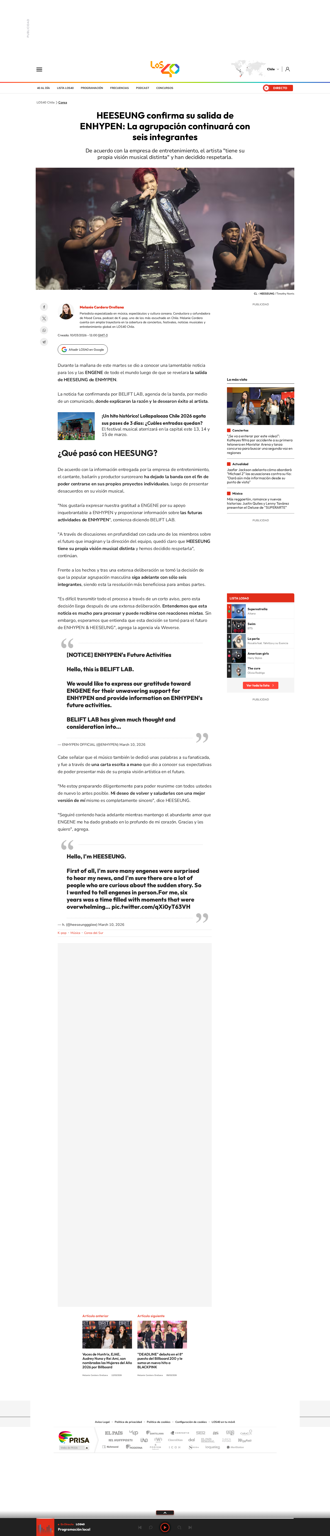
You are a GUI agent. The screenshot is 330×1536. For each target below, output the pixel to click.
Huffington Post (119, 1439)
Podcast (142, 88)
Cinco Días (175, 1439)
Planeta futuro (224, 1439)
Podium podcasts (155, 1445)
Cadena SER (199, 1433)
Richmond (111, 1445)
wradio (157, 1439)
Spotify (183, 1391)
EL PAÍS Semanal (208, 1439)
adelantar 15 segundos (179, 1527)
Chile (271, 69)
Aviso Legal (102, 1422)
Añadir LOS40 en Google (86, 350)
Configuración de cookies (191, 1422)
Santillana (156, 1433)
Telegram (44, 342)
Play (165, 1527)
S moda (193, 1445)
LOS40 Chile (165, 69)
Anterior (140, 1527)
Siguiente (190, 1527)
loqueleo (213, 1445)
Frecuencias (119, 88)
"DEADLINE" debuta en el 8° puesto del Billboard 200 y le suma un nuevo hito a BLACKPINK (160, 1360)
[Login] (288, 69)
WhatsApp (44, 330)
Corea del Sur (93, 933)
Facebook (44, 307)
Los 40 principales (135, 1433)
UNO (144, 1439)
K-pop (62, 933)
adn (228, 1433)
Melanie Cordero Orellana (102, 307)
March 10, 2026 (132, 744)
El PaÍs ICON (174, 1445)
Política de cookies (158, 1422)
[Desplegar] (165, 1512)
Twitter (44, 319)
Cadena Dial (191, 1439)
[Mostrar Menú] (42, 69)
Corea (62, 102)
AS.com (213, 1433)
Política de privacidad (128, 1422)
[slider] (165, 1518)
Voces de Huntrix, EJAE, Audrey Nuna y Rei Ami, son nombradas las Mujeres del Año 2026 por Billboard (107, 1360)
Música (75, 933)
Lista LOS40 (65, 88)
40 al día (43, 88)
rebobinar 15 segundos (150, 1527)
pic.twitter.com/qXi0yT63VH (151, 906)
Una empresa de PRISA (74, 1436)
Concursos (164, 88)
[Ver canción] (238, 611)
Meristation (234, 1445)
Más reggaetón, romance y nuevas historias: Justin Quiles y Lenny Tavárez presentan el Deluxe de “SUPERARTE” (258, 503)
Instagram (147, 1391)
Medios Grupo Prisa (74, 1447)
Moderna (133, 1445)
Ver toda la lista (257, 685)
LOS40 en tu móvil (223, 1422)
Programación (92, 88)
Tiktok (138, 1391)
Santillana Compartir (180, 1433)
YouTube (156, 1391)
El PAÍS (113, 1433)
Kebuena (241, 1439)
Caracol (245, 1433)
